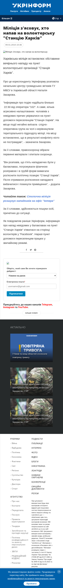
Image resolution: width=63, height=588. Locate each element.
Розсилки (16, 563)
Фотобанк (24, 11)
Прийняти (32, 583)
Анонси (47, 11)
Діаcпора (16, 484)
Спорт (15, 488)
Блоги (35, 461)
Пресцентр (36, 11)
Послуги (14, 11)
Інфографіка (38, 466)
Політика (16, 452)
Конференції (38, 482)
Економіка (16, 457)
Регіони (15, 470)
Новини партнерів (37, 476)
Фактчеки (16, 461)
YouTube (23, 307)
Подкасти (37, 439)
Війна (14, 443)
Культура (16, 479)
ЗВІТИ (15, 551)
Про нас (15, 501)
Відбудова (16, 448)
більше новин (31, 313)
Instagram (8, 307)
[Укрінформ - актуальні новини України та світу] (31, 5)
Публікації (37, 443)
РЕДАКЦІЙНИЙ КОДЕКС (19, 557)
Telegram (47, 304)
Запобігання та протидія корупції (20, 532)
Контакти (16, 506)
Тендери (16, 526)
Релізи (35, 493)
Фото (35, 452)
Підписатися (16, 293)
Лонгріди (37, 470)
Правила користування (18, 520)
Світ (14, 466)
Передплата (17, 510)
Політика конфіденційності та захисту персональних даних (20, 542)
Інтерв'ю (36, 448)
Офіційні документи (38, 487)
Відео (35, 457)
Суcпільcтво (17, 475)
